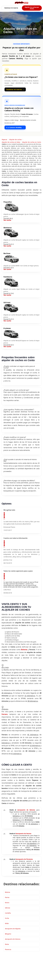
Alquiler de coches (15, 139)
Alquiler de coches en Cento (31, 142)
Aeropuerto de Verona (23, 833)
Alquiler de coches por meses (32, 8)
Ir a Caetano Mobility (15, 127)
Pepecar (4, 139)
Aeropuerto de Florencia (24, 859)
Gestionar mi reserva (11, 8)
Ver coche (7, 220)
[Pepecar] (21, 2)
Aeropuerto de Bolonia (26, 810)
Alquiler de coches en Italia (11, 142)
